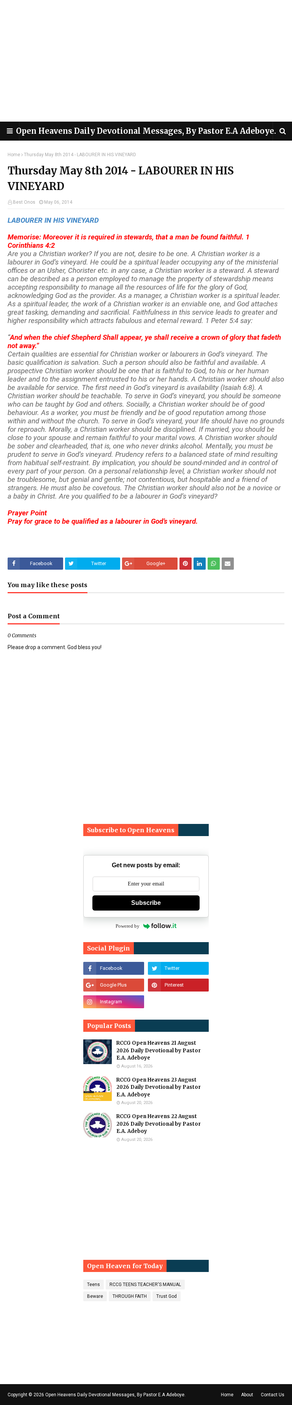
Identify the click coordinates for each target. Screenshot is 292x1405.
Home (14, 154)
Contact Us (272, 1394)
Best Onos (24, 202)
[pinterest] (178, 985)
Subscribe (146, 903)
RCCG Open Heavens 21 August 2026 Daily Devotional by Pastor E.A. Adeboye (158, 1050)
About (247, 1394)
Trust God (166, 1296)
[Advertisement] (146, 61)
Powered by (128, 926)
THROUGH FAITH (130, 1296)
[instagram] (113, 1001)
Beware (95, 1296)
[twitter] (178, 968)
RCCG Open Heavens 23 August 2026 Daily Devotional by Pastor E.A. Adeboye (158, 1087)
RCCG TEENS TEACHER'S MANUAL (145, 1284)
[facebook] (113, 968)
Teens (93, 1284)
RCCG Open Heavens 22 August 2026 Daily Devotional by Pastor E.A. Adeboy (158, 1123)
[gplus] (113, 985)
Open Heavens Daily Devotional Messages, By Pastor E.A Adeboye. (146, 131)
